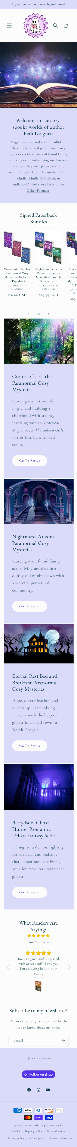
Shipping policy (34, 1131)
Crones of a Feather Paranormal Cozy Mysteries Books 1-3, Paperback (17, 275)
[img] (38, 936)
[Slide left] (28, 314)
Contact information (61, 1138)
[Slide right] (48, 314)
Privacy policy (16, 1138)
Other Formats (38, 190)
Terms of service (56, 1131)
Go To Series (29, 461)
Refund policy (37, 1138)
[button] (9, 25)
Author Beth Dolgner (36, 1125)
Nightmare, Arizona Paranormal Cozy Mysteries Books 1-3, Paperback (48, 275)
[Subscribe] (63, 1040)
